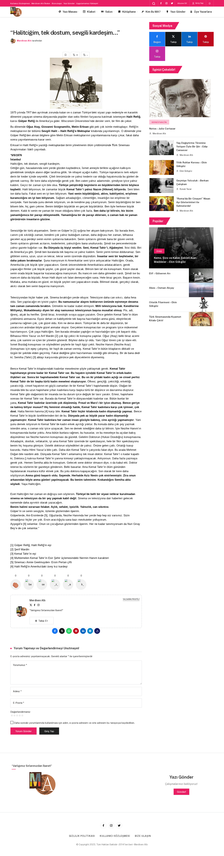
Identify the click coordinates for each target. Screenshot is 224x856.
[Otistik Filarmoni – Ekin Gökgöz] (201, 304)
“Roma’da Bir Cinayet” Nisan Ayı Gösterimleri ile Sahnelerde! (193, 202)
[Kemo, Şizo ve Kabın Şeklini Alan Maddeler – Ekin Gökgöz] (181, 247)
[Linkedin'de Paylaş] (83, 631)
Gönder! (181, 791)
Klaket (91, 11)
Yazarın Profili (131, 599)
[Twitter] (172, 3)
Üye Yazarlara (203, 11)
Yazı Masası (70, 11)
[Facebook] (161, 3)
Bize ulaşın (57, 3)
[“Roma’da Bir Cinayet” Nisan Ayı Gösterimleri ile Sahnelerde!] (161, 203)
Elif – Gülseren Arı (159, 273)
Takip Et (43, 620)
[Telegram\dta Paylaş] (90, 631)
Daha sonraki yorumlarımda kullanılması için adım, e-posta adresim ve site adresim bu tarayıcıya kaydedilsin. (74, 722)
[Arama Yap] (154, 3)
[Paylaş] (97, 631)
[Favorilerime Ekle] (66, 55)
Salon (108, 11)
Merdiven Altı (24, 40)
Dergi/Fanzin (159, 122)
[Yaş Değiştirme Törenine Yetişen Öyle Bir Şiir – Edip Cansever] (161, 147)
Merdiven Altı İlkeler (40, 3)
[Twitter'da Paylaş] (62, 631)
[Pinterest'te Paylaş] (76, 631)
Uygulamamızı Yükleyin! (87, 3)
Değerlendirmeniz (20, 711)
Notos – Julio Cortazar (162, 128)
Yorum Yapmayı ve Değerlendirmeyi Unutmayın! (46, 648)
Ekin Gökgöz (185, 171)
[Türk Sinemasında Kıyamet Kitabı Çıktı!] (201, 319)
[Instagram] (166, 3)
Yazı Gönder (69, 3)
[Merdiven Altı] (16, 12)
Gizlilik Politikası (82, 836)
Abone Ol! (182, 3)
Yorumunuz (20, 665)
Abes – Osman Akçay (161, 287)
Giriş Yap (199, 3)
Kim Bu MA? (153, 11)
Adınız (17, 691)
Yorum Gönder (23, 731)
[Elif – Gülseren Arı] (201, 275)
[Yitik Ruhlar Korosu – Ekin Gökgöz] (161, 167)
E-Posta (18, 702)
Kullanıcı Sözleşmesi (20, 3)
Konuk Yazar (185, 189)
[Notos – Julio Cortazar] (179, 98)
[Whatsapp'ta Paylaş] (69, 631)
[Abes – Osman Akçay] (201, 290)
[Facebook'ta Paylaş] (55, 631)
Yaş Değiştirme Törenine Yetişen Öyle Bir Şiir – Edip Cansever (191, 146)
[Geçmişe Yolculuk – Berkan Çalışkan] (161, 185)
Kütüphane (129, 11)
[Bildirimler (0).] (210, 3)
